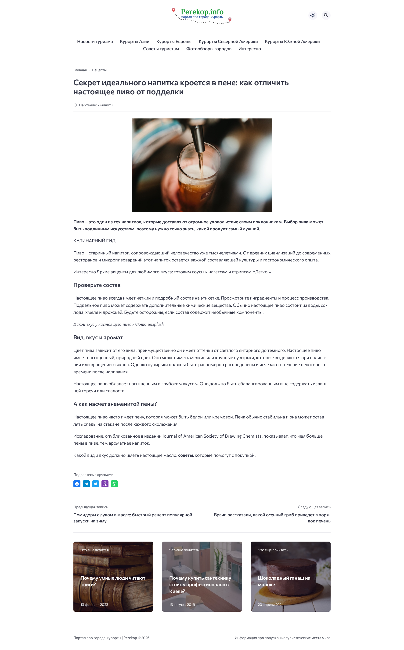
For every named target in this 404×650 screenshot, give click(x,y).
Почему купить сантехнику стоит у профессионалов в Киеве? (200, 584)
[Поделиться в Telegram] (86, 483)
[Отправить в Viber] (104, 483)
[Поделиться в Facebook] (76, 483)
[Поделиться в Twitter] (95, 483)
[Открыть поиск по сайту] (326, 15)
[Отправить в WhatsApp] (114, 483)
